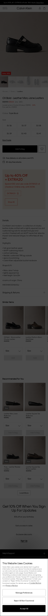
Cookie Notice (35, 583)
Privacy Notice (12, 585)
